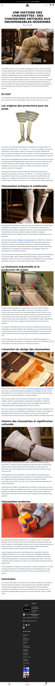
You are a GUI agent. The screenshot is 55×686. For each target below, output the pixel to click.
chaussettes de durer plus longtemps (13, 405)
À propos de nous (26, 635)
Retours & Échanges (25, 654)
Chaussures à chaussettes (35, 615)
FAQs (24, 665)
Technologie (26, 663)
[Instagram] (26, 625)
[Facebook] (24, 625)
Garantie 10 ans (27, 657)
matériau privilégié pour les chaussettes (40, 389)
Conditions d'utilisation (26, 650)
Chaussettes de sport (35, 611)
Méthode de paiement (26, 639)
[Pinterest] (29, 625)
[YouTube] (24, 627)
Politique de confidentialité (26, 646)
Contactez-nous (26, 643)
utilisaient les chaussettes (25, 240)
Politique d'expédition (26, 660)
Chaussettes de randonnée (35, 607)
